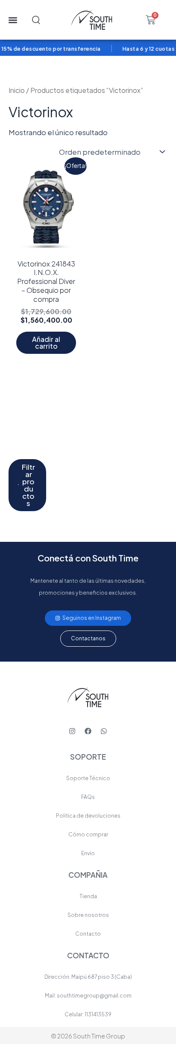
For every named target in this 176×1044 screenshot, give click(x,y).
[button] (13, 20)
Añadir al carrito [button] (46, 342)
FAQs (88, 797)
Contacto (88, 934)
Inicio (17, 90)
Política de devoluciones (88, 816)
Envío (88, 853)
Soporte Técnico (88, 778)
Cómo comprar (88, 834)
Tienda (88, 896)
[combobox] (46, 20)
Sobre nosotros (88, 915)
